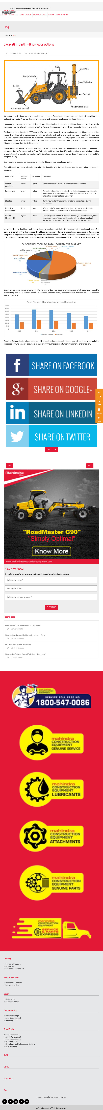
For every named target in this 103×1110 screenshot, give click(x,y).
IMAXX (6, 1055)
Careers (39, 1097)
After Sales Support (13, 1018)
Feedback (9, 1020)
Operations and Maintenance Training (20, 1044)
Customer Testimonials (15, 969)
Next (89, 465)
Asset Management (13, 1037)
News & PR (10, 966)
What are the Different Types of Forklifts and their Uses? (25, 654)
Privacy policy (54, 1097)
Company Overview (13, 964)
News (46, 1097)
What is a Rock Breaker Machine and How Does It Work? (25, 635)
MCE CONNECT (8, 1078)
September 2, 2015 (43, 54)
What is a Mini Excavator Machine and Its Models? (23, 626)
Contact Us (51, 449)
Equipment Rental (12, 1034)
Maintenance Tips (62, 15)
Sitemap (63, 1097)
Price (99, 422)
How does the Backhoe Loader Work (18, 645)
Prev (9, 465)
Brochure (99, 413)
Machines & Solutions (14, 983)
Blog (5, 1090)
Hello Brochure (11, 1046)
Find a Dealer (11, 999)
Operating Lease (12, 1041)
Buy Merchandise (12, 985)
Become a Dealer (12, 1001)
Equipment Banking (13, 1039)
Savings (99, 396)
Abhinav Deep (16, 54)
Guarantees (13, 15)
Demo (99, 405)
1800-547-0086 (29, 9)
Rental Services (9, 1029)
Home (8, 35)
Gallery (6, 1067)
